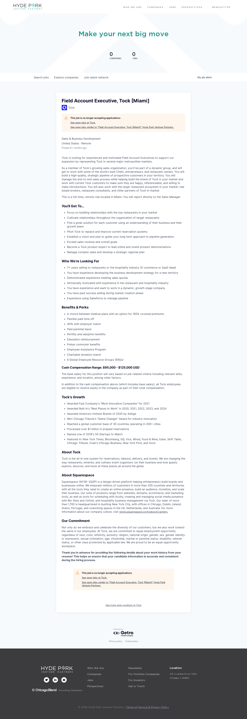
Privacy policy (115, 641)
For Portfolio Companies (143, 674)
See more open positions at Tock (123, 605)
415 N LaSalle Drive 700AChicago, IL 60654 (183, 676)
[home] (27, 7)
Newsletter (135, 668)
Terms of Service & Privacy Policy (147, 707)
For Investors (136, 680)
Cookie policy (131, 641)
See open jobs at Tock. (83, 122)
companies (66, 77)
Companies (94, 674)
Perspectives (95, 686)
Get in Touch (136, 686)
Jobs (90, 680)
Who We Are (95, 668)
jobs (41, 77)
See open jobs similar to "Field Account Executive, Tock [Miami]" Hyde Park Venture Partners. (122, 127)
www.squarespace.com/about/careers (143, 511)
